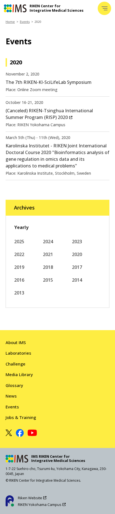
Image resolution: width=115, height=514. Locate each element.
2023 (77, 241)
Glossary (14, 385)
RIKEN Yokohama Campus (39, 504)
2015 (48, 280)
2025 (19, 241)
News (11, 396)
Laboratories (18, 353)
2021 (48, 254)
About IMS (16, 342)
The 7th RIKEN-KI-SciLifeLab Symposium (49, 82)
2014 (77, 280)
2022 (19, 254)
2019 (19, 267)
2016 (19, 280)
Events (25, 22)
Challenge (15, 364)
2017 (77, 267)
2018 (48, 267)
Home (10, 22)
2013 (19, 293)
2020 (77, 254)
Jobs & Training (21, 417)
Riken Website (30, 497)
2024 (48, 241)
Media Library (19, 374)
